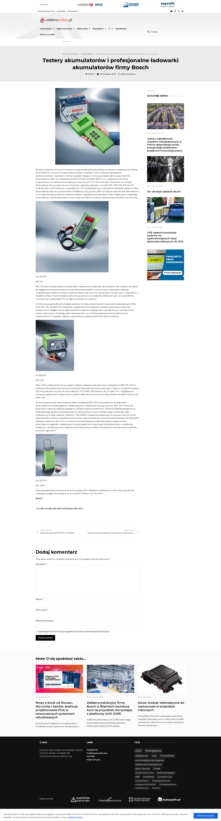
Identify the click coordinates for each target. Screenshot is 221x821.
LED (154, 755)
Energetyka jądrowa (167, 784)
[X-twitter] (179, 11)
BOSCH (39, 498)
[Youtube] (171, 11)
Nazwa (39, 599)
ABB (137, 777)
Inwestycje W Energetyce (145, 784)
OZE (138, 751)
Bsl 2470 (78, 508)
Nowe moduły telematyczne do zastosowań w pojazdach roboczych (161, 706)
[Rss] (182, 11)
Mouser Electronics (144, 773)
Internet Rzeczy (141, 781)
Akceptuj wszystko (205, 815)
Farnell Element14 (142, 788)
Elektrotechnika (64, 29)
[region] (110, 815)
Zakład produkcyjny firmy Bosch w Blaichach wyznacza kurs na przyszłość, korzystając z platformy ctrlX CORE (109, 708)
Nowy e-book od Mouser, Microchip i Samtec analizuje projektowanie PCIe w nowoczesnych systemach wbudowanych (57, 710)
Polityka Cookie (75, 817)
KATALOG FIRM (47, 34)
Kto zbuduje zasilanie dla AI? (164, 191)
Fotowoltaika (167, 755)
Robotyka (156, 788)
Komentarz (41, 564)
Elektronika (82, 29)
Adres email (42, 610)
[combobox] (164, 32)
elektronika (141, 755)
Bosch (70, 508)
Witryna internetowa (44, 621)
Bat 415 (44, 508)
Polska (157, 768)
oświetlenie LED (165, 777)
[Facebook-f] (175, 11)
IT (109, 29)
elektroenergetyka (166, 773)
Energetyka (98, 29)
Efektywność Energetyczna (148, 764)
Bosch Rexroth (142, 768)
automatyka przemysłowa (149, 760)
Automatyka (46, 29)
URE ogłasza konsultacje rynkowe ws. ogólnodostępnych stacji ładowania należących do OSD (165, 237)
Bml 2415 (61, 508)
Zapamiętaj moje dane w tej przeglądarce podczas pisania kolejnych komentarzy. (74, 631)
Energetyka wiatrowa (161, 781)
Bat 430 (52, 508)
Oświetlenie (120, 29)
